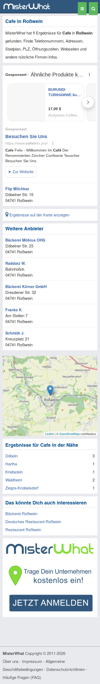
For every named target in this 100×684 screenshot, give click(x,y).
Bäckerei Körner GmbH (26, 286)
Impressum (32, 661)
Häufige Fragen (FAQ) (22, 677)
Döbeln (11, 455)
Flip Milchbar (17, 188)
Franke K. (14, 309)
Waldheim (13, 480)
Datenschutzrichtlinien (65, 669)
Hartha (11, 464)
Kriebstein (14, 472)
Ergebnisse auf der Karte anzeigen (38, 214)
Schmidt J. (15, 333)
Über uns (11, 661)
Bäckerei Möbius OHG (25, 240)
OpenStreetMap (69, 434)
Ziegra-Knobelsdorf (21, 488)
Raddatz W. (15, 263)
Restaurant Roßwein (23, 529)
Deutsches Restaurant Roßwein (33, 521)
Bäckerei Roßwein (21, 513)
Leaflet (49, 434)
